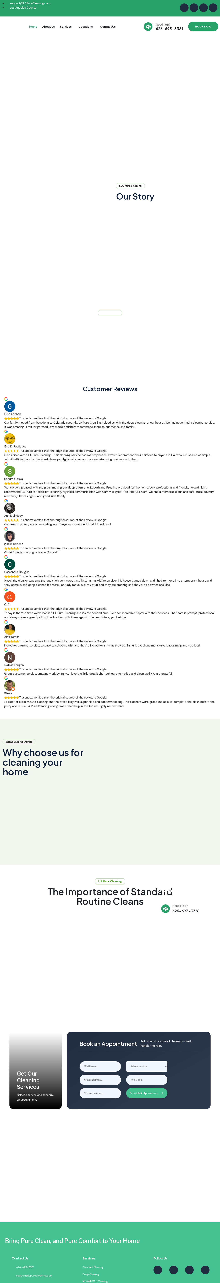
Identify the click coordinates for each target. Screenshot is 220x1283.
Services (66, 26)
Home (33, 26)
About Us (48, 26)
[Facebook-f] (203, 7)
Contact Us (108, 26)
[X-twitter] (194, 7)
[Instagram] (184, 7)
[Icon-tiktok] (213, 7)
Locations (86, 26)
